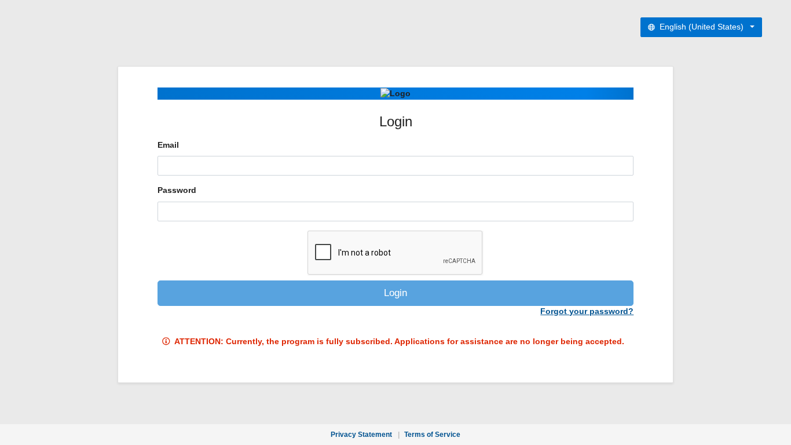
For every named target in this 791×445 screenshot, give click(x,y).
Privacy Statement (361, 435)
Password (177, 190)
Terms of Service (432, 435)
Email (168, 145)
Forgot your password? (586, 311)
